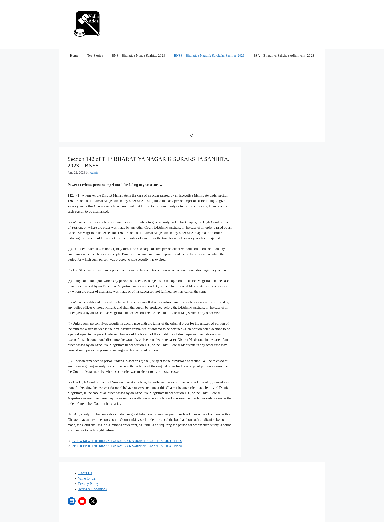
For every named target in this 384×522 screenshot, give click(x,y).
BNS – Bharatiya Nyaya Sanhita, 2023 (138, 55)
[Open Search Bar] (192, 135)
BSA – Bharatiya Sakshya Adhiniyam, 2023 (284, 55)
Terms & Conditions (92, 489)
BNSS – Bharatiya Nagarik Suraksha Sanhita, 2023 (209, 55)
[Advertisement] (192, 95)
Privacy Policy (88, 484)
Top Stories (95, 55)
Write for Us (87, 478)
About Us (85, 473)
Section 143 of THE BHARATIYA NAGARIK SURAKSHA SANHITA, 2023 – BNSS (127, 445)
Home (74, 55)
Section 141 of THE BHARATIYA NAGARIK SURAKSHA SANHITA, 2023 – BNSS (127, 441)
